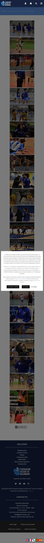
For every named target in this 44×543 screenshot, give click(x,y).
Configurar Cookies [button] (13, 286)
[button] (36, 3)
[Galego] (34, 540)
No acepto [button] (25, 286)
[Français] (30, 540)
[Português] (37, 540)
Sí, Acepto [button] (34, 286)
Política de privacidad (20, 278)
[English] (27, 540)
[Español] (40, 540)
